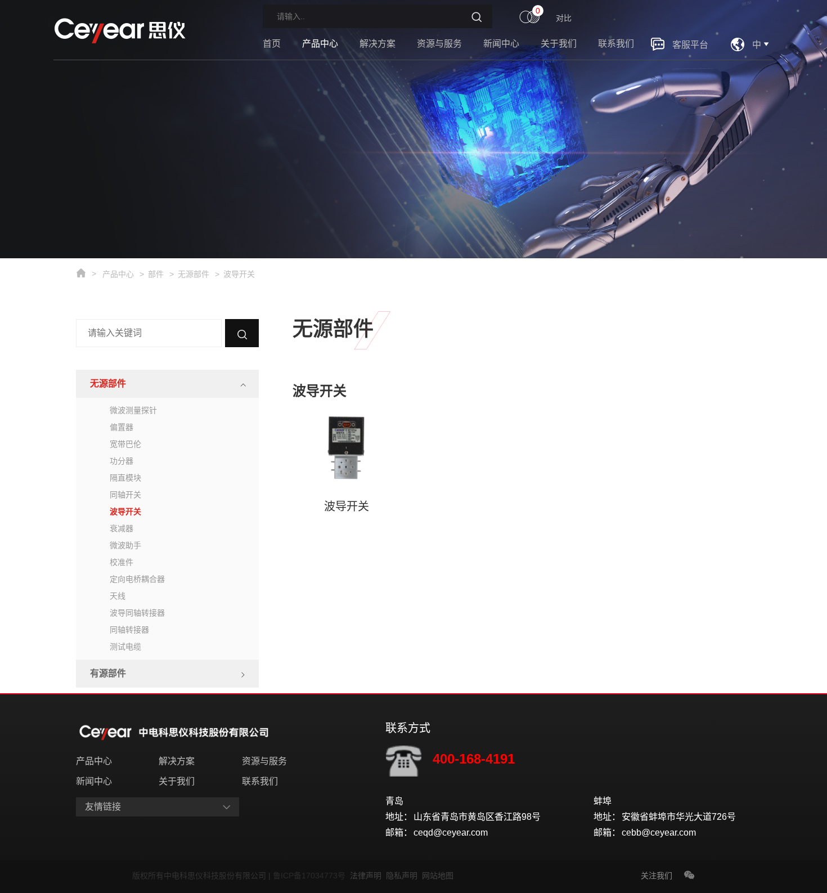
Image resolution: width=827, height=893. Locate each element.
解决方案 (377, 43)
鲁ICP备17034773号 (311, 875)
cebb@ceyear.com (659, 832)
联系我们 (616, 43)
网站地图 (437, 875)
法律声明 (368, 875)
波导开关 (239, 274)
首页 (272, 43)
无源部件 (193, 274)
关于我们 (559, 43)
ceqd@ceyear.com (451, 832)
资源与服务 (439, 43)
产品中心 (320, 43)
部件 (156, 274)
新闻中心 (501, 43)
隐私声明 (404, 875)
